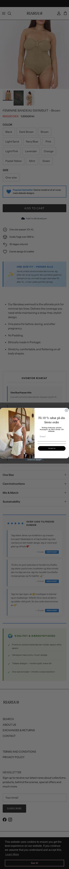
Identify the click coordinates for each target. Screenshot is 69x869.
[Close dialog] (66, 410)
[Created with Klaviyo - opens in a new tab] (34, 459)
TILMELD (52, 448)
